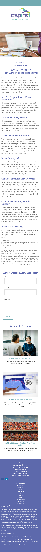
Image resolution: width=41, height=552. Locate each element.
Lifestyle (20, 497)
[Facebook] (21, 25)
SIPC (10, 541)
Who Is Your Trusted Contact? (20, 358)
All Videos (20, 501)
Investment (20, 487)
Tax (20, 493)
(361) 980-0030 (21, 29)
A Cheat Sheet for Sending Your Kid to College (21, 444)
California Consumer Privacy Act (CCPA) (16, 527)
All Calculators (20, 503)
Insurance (20, 491)
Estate (20, 489)
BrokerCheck (4, 506)
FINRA (7, 541)
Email (6, 288)
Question (6, 299)
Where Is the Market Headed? (20, 400)
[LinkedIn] (19, 25)
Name (6, 276)
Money (20, 495)
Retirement (20, 485)
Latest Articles (20, 499)
